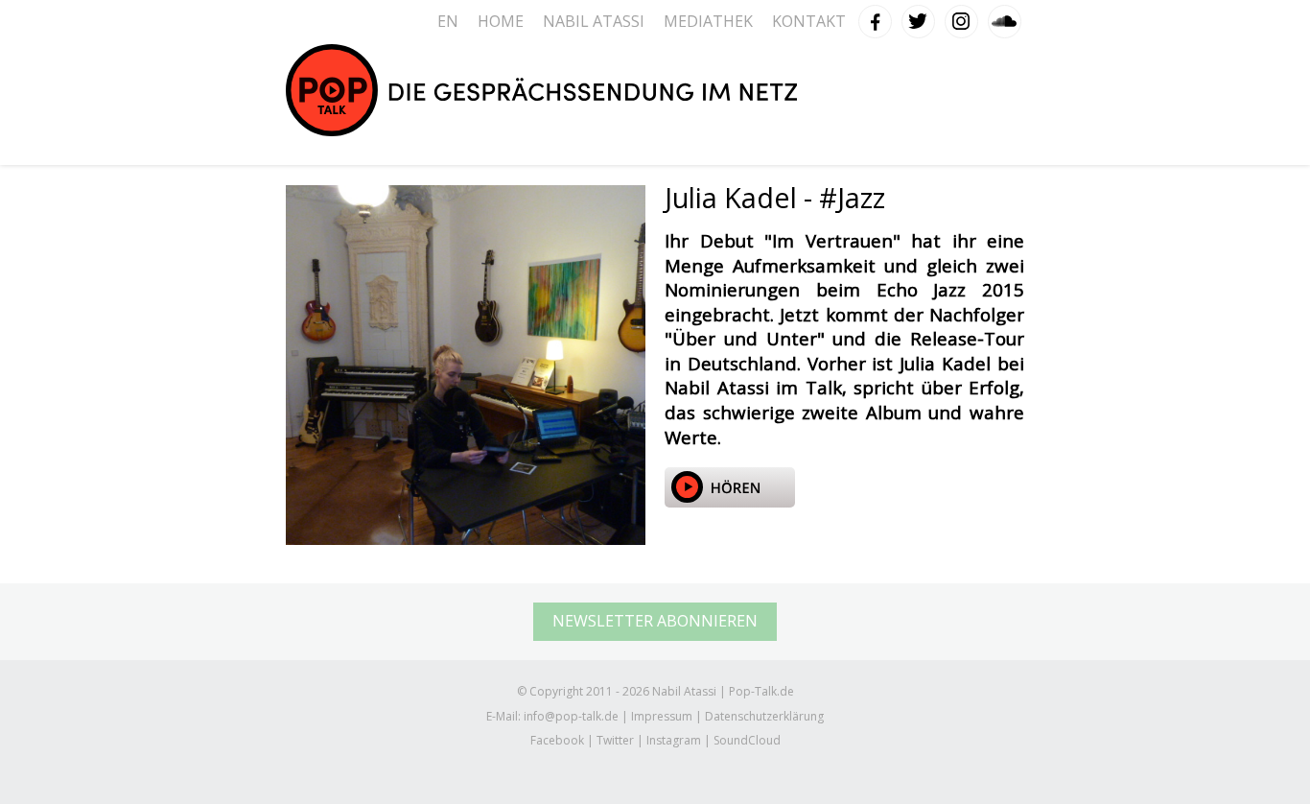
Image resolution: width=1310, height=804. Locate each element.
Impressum (661, 716)
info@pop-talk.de (571, 716)
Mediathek (708, 21)
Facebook (875, 17)
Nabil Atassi (593, 21)
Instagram (962, 17)
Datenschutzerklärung (764, 716)
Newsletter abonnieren (655, 620)
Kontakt (809, 21)
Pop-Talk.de (541, 90)
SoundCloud (1005, 17)
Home (501, 21)
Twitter (918, 17)
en (447, 21)
